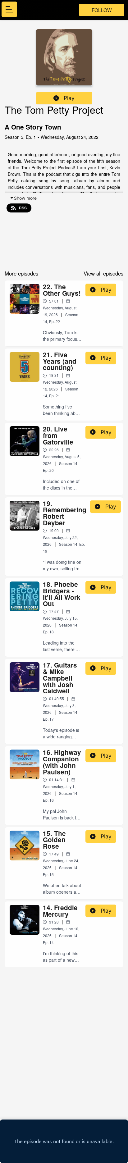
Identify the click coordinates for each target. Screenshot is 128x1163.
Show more (25, 198)
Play (69, 98)
